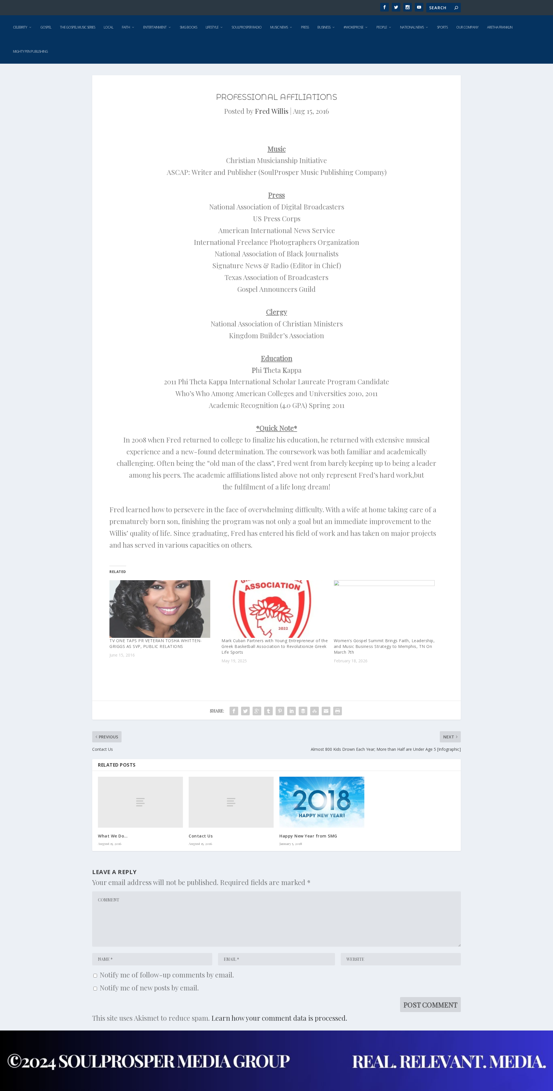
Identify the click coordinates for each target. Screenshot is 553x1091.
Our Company (467, 27)
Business (323, 27)
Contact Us (201, 836)
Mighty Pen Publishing (30, 51)
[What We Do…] (140, 802)
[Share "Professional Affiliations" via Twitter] (245, 711)
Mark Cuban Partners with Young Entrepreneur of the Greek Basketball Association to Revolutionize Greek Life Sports (274, 646)
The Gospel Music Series (77, 27)
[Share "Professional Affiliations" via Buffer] (303, 711)
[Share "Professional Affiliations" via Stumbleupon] (314, 711)
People (381, 27)
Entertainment (154, 27)
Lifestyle (212, 27)
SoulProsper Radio (247, 27)
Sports (442, 27)
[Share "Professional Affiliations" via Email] (326, 711)
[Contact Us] (231, 802)
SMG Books (188, 27)
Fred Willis (271, 111)
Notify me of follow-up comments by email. (167, 974)
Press (305, 27)
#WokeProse (353, 27)
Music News (279, 27)
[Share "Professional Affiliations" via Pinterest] (280, 711)
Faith (126, 27)
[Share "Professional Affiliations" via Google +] (257, 711)
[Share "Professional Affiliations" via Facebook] (234, 711)
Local (108, 27)
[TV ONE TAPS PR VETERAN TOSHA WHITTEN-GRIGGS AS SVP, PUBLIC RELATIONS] (162, 609)
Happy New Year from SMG (308, 836)
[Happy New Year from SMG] (321, 802)
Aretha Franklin (499, 27)
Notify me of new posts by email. (149, 987)
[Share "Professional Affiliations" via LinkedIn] (291, 711)
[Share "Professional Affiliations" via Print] (337, 711)
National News (412, 27)
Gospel (45, 27)
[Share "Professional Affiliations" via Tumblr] (268, 711)
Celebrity (20, 27)
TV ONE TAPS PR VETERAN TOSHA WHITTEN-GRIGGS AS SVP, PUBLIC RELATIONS (155, 643)
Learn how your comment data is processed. (279, 1017)
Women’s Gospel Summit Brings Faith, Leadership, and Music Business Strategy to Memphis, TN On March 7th (384, 646)
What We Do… (113, 836)
